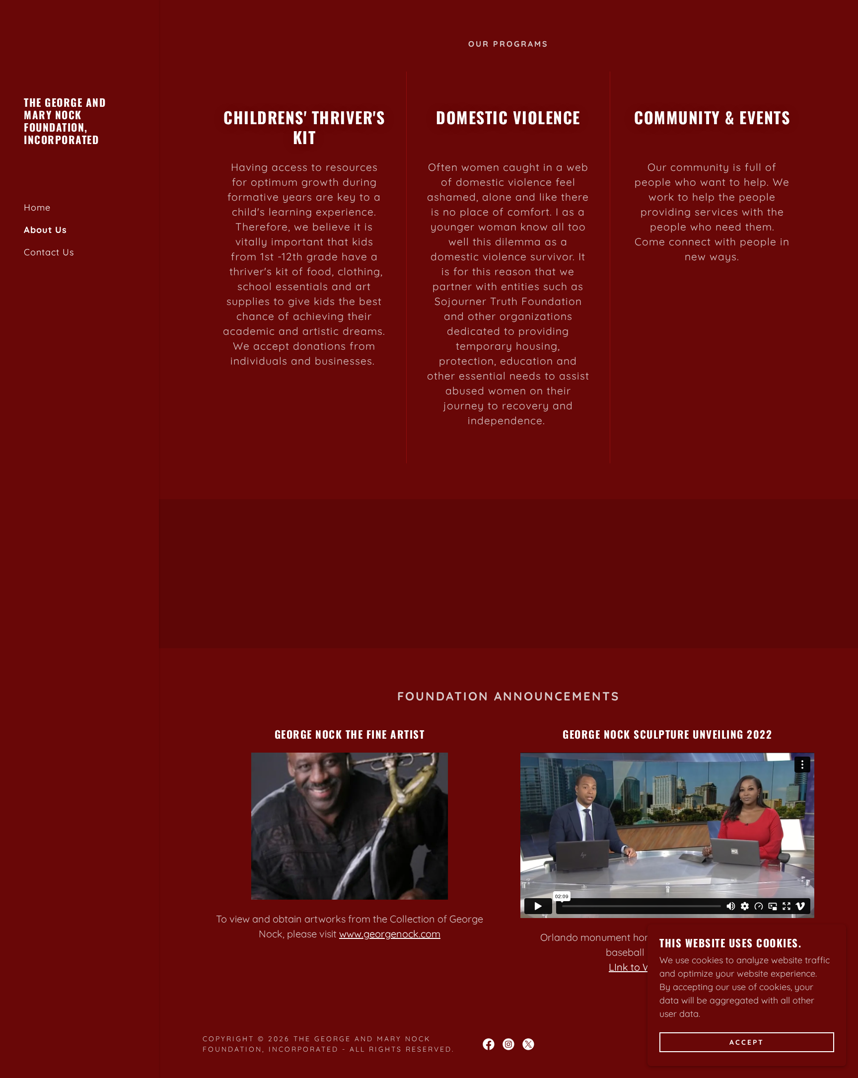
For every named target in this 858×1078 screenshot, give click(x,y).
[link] (79, 141)
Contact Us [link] (49, 252)
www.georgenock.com (389, 933)
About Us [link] (45, 229)
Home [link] (37, 207)
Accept (746, 1042)
